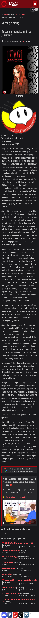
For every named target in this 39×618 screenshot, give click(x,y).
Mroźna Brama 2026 (8, 568)
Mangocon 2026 (7, 574)
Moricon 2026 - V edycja (10, 557)
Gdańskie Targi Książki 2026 (11, 551)
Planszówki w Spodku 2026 (11, 594)
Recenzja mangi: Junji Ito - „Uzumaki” (17, 33)
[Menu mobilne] (35, 3)
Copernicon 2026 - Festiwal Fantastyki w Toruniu (20, 580)
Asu (23, 41)
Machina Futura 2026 (9, 588)
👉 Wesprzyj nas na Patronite (14, 497)
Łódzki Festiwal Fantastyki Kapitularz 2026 (18, 543)
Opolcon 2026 (8, 562)
